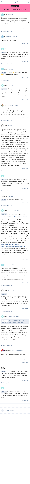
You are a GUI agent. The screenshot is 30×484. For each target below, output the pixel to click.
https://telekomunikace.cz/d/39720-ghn (15, 359)
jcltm (4, 72)
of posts (14, 2)
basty (4, 52)
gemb (4, 214)
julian (4, 179)
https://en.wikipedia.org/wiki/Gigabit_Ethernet (14, 216)
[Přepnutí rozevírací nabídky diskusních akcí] (28, 2)
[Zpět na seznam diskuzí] (1, 2)
